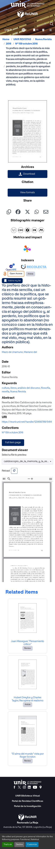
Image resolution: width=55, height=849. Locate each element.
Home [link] (5, 39)
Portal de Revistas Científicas (27, 801)
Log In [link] (8, 29)
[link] (27, 174)
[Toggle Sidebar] (4, 479)
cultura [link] (5, 388)
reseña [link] (5, 392)
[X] (19, 787)
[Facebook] (14, 787)
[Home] (27, 4)
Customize (32, 845)
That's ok (8, 845)
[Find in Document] (9, 479)
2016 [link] (8, 44)
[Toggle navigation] (50, 30)
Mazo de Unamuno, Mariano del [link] (19, 352)
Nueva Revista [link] (43, 39)
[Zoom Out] (29, 479)
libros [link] (13, 388)
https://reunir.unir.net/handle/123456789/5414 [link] (27, 422)
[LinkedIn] (29, 787)
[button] (51, 24)
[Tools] (50, 479)
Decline (19, 845)
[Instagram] (24, 787)
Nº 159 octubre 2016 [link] (26, 44)
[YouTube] (35, 787)
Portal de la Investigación (27, 806)
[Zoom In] (32, 479)
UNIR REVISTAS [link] (22, 39)
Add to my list (14, 281)
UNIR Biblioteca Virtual (27, 796)
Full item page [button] (13, 442)
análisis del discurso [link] (29, 388)
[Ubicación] (40, 787)
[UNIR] (27, 782)
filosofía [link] (45, 388)
